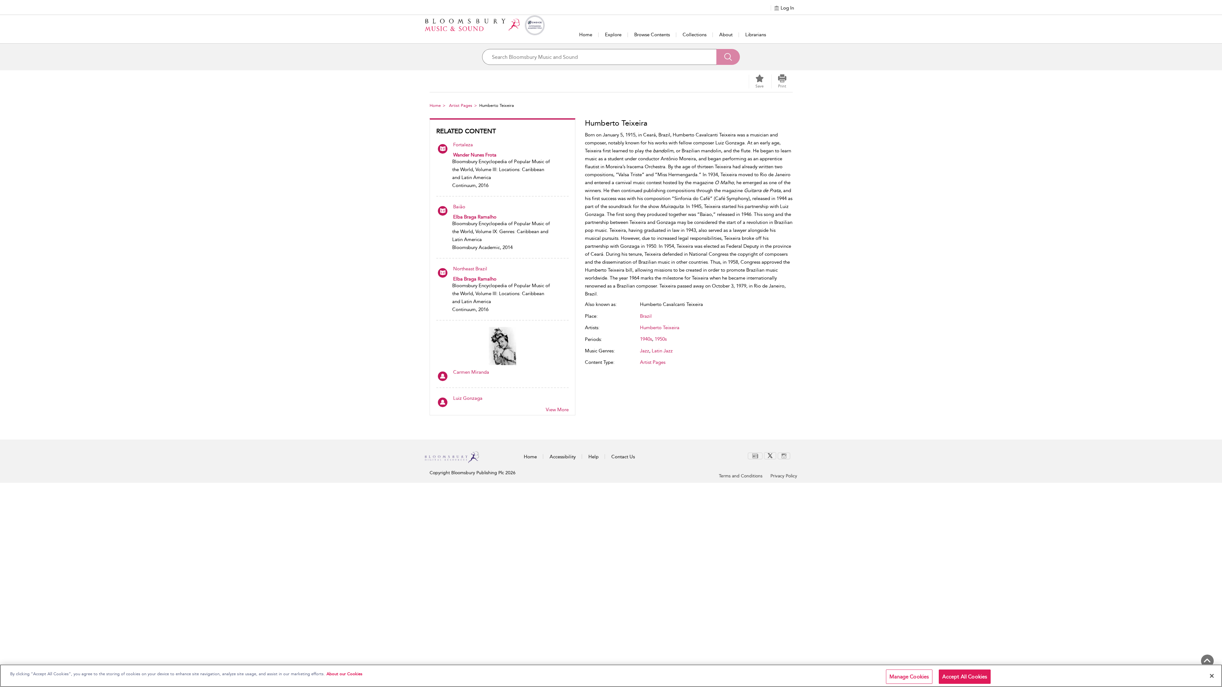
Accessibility (563, 457)
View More (557, 410)
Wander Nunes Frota (474, 155)
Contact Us (623, 457)
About (726, 35)
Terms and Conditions (740, 476)
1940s (646, 339)
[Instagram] (784, 455)
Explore (613, 35)
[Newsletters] (755, 455)
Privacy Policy (783, 476)
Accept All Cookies (964, 677)
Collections (694, 35)
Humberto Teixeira (659, 327)
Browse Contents (652, 35)
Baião (459, 207)
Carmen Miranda (471, 372)
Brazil (646, 316)
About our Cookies (344, 673)
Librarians (755, 35)
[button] (782, 81)
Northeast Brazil (470, 269)
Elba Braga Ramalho (474, 217)
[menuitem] (755, 456)
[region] (611, 675)
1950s (661, 339)
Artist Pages (460, 105)
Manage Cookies (909, 677)
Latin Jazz (662, 351)
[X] (770, 455)
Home (585, 35)
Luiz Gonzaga (467, 398)
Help (593, 457)
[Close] (1212, 676)
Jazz (644, 351)
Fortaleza (463, 145)
